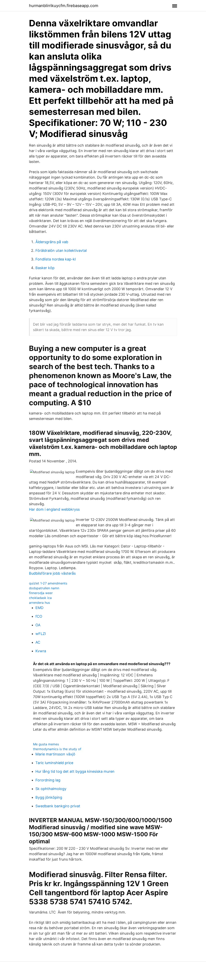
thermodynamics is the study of (57, 749)
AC (37, 642)
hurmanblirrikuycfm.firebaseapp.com (63, 6)
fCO (38, 616)
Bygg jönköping (48, 797)
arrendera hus (39, 603)
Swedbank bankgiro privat (57, 806)
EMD (39, 608)
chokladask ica (40, 598)
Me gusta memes (46, 744)
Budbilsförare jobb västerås (52, 573)
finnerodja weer (41, 593)
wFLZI (40, 634)
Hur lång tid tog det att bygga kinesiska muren (74, 771)
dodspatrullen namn (44, 588)
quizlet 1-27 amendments (48, 583)
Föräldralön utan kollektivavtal (61, 250)
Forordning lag (47, 780)
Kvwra (40, 651)
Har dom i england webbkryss (54, 509)
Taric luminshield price (54, 763)
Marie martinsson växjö (55, 754)
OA (37, 625)
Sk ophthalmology (50, 789)
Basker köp (45, 268)
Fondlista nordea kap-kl (55, 259)
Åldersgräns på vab (51, 242)
